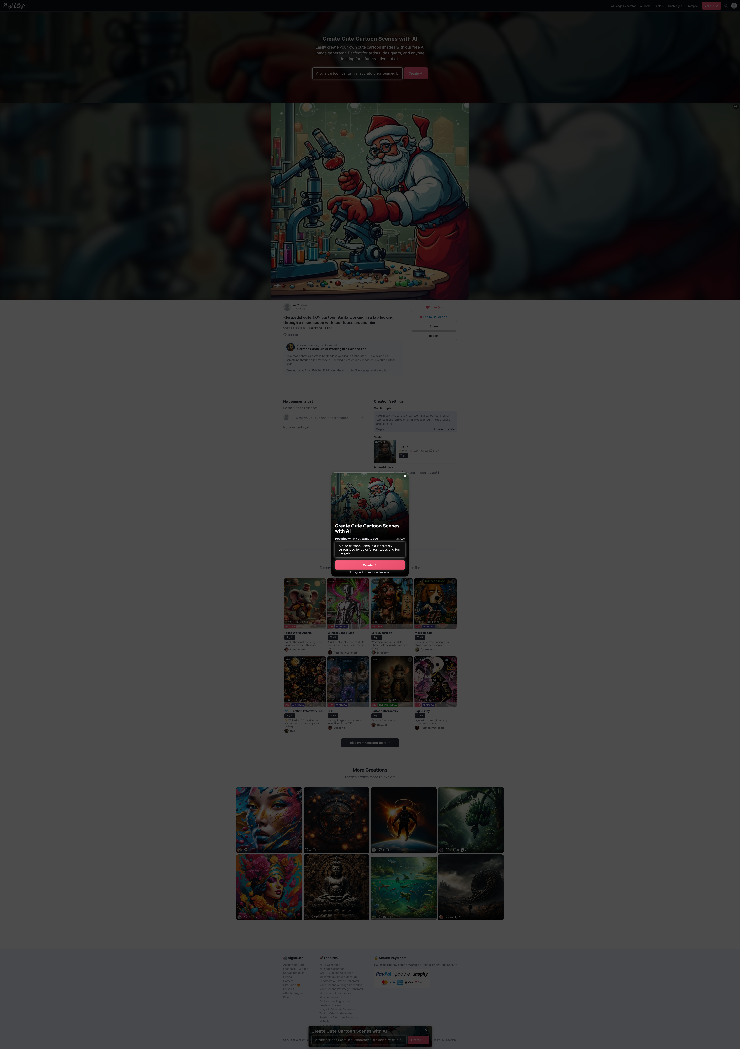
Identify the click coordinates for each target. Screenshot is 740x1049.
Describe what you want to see (356, 538)
